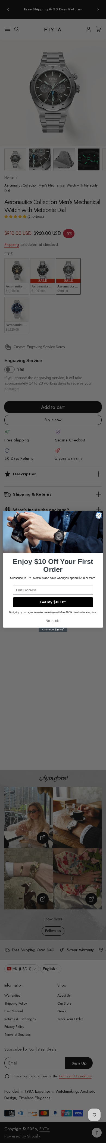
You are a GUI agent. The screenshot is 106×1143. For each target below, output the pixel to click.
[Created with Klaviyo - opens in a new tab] (53, 630)
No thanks (53, 621)
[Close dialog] (99, 515)
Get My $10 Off (53, 602)
